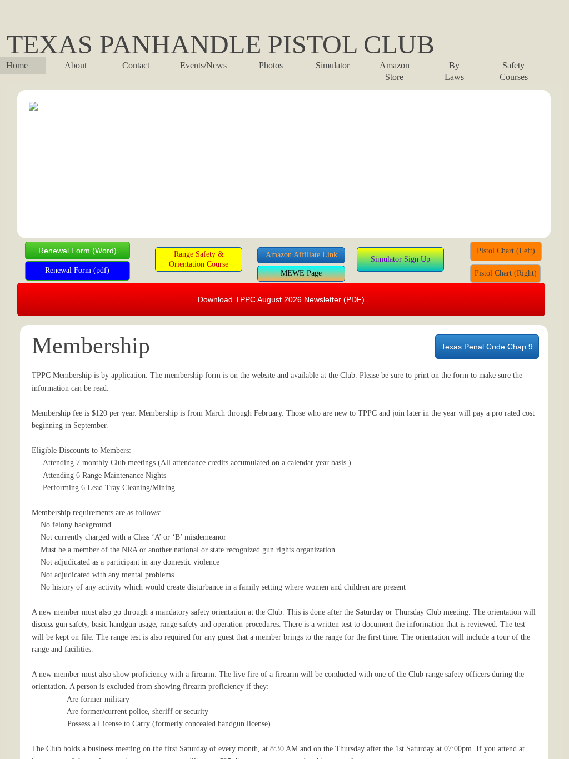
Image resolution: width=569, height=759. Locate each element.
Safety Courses (514, 71)
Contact (135, 65)
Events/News (203, 65)
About (75, 65)
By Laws (454, 71)
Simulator (333, 65)
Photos (271, 65)
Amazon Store (395, 71)
